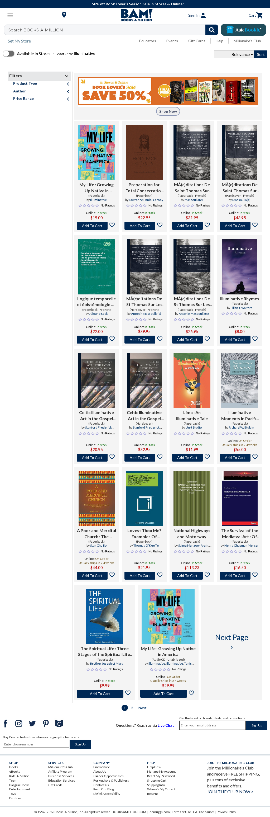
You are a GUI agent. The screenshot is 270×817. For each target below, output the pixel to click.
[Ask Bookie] (243, 30)
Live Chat (166, 725)
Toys (12, 794)
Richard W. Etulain (241, 427)
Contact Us (101, 785)
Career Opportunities (108, 776)
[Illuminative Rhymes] (239, 267)
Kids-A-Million (19, 776)
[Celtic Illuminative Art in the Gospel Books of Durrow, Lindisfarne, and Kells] (96, 380)
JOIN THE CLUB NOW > (230, 791)
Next (142, 708)
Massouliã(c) (194, 200)
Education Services (61, 780)
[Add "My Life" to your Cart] (97, 226)
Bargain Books (19, 785)
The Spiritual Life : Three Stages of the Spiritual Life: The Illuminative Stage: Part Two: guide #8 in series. (105, 652)
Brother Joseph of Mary (106, 663)
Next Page (231, 641)
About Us (99, 771)
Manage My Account (161, 771)
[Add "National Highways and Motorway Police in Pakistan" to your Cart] (192, 576)
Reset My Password (161, 776)
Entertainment (19, 789)
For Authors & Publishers (111, 780)
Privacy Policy (226, 812)
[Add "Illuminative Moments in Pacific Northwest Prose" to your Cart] (239, 458)
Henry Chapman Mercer (241, 545)
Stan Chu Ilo (98, 545)
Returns (152, 794)
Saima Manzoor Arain (193, 545)
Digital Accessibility (106, 794)
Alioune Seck (98, 314)
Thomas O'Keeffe (146, 545)
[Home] (135, 15)
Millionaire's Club (247, 41)
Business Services (61, 776)
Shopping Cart (156, 780)
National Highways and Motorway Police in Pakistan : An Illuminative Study (191, 533)
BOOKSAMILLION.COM (129, 812)
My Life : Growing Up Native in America (96, 188)
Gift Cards (196, 41)
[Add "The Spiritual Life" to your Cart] (104, 694)
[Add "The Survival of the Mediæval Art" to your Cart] (239, 576)
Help (219, 41)
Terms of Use (181, 812)
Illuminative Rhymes (239, 298)
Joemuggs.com (159, 812)
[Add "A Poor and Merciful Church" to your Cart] (97, 576)
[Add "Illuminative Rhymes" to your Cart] (239, 340)
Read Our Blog (103, 789)
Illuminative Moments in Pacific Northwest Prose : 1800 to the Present (239, 415)
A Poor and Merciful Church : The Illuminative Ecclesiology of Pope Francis (96, 533)
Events (172, 41)
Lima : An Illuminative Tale (192, 415)
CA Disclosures (204, 812)
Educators (147, 41)
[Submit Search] (211, 30)
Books (13, 767)
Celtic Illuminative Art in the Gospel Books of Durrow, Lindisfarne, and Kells (96, 415)
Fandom (15, 798)
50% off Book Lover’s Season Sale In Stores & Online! (138, 4)
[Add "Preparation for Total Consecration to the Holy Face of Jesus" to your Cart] (144, 226)
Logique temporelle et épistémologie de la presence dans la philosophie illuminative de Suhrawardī (96, 302)
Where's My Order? (161, 789)
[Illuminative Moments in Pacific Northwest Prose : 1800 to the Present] (239, 380)
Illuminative (98, 200)
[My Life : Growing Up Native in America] (96, 153)
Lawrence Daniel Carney (146, 200)
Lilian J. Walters (241, 308)
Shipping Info (156, 785)
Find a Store (101, 767)
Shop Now (168, 111)
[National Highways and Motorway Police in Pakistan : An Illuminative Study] (192, 498)
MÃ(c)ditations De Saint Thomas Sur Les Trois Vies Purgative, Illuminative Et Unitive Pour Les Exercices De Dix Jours (192, 188)
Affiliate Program (60, 771)
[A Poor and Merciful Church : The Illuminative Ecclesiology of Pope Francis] (96, 498)
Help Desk (154, 767)
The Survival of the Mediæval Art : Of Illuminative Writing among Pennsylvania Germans (239, 533)
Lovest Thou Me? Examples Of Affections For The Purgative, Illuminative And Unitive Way (144, 533)
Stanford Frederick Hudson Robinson (98, 429)
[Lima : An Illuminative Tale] (192, 380)
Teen (12, 780)
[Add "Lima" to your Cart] (192, 458)
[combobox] (114, 30)
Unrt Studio (194, 427)
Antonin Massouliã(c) (146, 314)
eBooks (14, 771)
